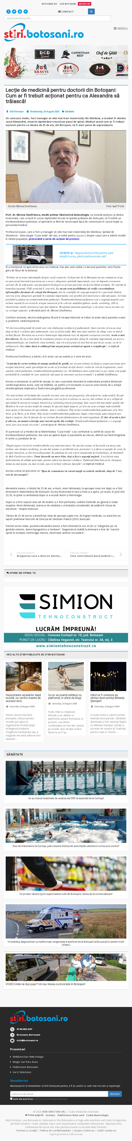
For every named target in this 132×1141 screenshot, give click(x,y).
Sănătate (69, 111)
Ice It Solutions (22, 1072)
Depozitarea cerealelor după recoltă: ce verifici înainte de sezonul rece (23, 698)
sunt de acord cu (39, 1098)
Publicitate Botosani (25, 1067)
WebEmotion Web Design (28, 1056)
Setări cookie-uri (106, 1130)
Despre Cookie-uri (84, 1130)
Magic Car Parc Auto (25, 1061)
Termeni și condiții (26, 1130)
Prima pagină (35, 1115)
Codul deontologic (97, 1115)
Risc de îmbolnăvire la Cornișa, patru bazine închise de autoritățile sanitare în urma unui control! (66, 846)
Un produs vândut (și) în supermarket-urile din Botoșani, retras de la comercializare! (66, 894)
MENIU (122, 28)
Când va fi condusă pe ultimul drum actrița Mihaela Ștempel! (107, 698)
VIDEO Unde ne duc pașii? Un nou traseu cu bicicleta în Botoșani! (45, 984)
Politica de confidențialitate (51, 1098)
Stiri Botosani (17, 111)
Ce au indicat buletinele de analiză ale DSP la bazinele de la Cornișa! (66, 798)
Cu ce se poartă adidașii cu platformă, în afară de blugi (64, 696)
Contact (50, 1115)
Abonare (115, 1093)
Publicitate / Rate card (71, 1115)
